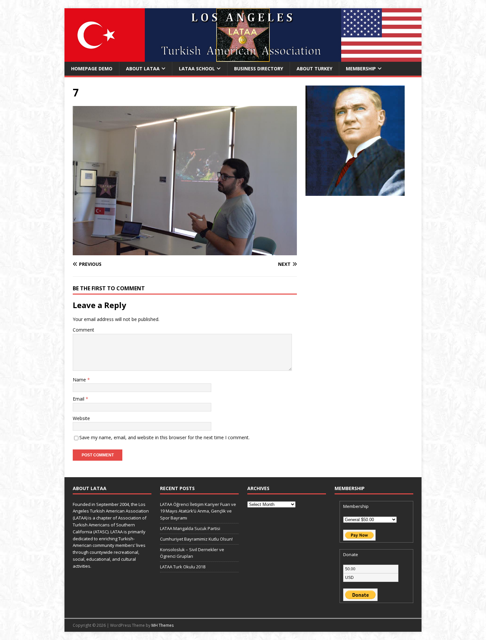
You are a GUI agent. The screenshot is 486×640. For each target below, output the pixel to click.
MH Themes (162, 625)
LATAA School (197, 68)
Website (81, 418)
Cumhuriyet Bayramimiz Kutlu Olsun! (196, 539)
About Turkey (314, 68)
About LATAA (143, 68)
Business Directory (258, 68)
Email (79, 399)
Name (80, 379)
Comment (83, 330)
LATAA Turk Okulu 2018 (182, 567)
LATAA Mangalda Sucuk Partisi (190, 528)
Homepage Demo (91, 68)
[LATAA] (243, 58)
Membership (361, 68)
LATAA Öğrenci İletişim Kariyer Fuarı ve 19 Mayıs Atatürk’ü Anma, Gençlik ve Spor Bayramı (198, 511)
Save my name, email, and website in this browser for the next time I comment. (164, 437)
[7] (185, 251)
